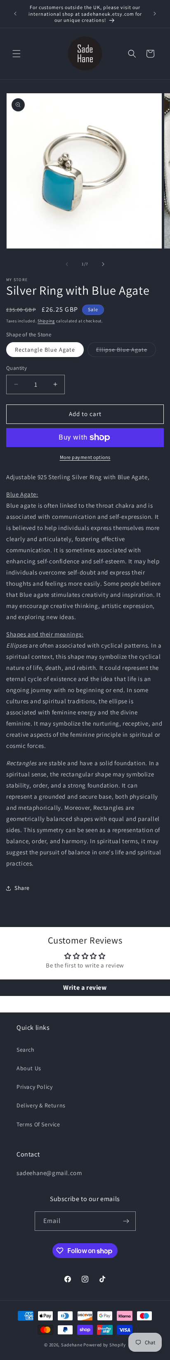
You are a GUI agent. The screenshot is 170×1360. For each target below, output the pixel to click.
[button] (16, 54)
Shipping (46, 321)
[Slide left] (67, 264)
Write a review (84, 987)
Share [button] (22, 888)
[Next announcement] (155, 14)
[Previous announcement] (15, 14)
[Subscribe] (126, 1221)
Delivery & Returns (41, 1105)
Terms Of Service (38, 1124)
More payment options (85, 457)
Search (26, 1049)
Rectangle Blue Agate (45, 349)
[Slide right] (103, 264)
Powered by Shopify (104, 1345)
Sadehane (72, 1345)
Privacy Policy (34, 1086)
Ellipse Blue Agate (126, 351)
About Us (29, 1068)
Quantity (16, 367)
